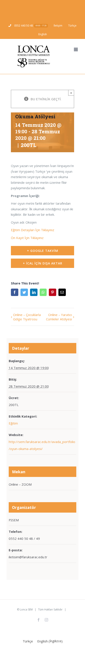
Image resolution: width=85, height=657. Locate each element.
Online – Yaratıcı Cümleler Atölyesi (59, 317)
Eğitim (13, 423)
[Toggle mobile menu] (76, 49)
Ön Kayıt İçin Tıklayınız (27, 238)
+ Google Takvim (42, 251)
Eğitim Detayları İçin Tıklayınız (32, 230)
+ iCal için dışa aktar (42, 263)
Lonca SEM (26, 609)
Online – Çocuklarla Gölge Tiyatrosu (27, 317)
